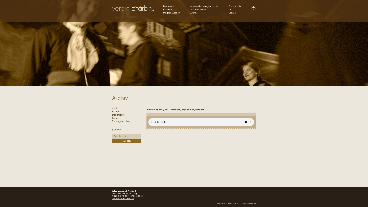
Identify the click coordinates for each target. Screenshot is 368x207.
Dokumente (118, 114)
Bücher (116, 111)
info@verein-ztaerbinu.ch (123, 199)
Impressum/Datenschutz (226, 204)
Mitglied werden (171, 12)
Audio (115, 108)
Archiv (193, 12)
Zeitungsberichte (121, 121)
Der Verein (168, 6)
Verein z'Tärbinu (133, 8)
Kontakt (232, 12)
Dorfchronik (234, 6)
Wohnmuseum (198, 9)
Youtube (253, 7)
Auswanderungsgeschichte (204, 6)
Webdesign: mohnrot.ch (246, 204)
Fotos (115, 118)
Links (231, 9)
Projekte (167, 9)
